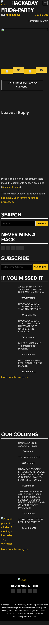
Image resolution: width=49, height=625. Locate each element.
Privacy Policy (7, 610)
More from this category (14, 377)
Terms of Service (22, 610)
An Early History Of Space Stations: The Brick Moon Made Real (31, 289)
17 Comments (28, 513)
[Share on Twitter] (6, 20)
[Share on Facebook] (2, 20)
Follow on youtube (13, 248)
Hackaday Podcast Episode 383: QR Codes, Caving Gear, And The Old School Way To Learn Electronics (31, 474)
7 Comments (27, 337)
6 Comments (27, 485)
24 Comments (28, 315)
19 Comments (28, 297)
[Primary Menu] (45, 3)
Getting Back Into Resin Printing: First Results (30, 363)
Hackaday (24, 3)
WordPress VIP (30, 616)
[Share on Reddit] (14, 20)
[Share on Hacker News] (10, 20)
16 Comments (28, 463)
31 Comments (28, 354)
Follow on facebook (3, 248)
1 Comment (27, 451)
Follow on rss (18, 248)
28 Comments (28, 527)
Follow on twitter (8, 248)
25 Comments (28, 371)
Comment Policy (11, 187)
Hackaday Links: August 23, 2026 (27, 444)
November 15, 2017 (38, 20)
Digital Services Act (38, 610)
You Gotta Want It (29, 457)
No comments (40, 15)
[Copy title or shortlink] (18, 20)
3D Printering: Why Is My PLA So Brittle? (30, 521)
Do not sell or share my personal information (25, 613)
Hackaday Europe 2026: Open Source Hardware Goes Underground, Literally (29, 326)
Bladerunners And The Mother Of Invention (29, 346)
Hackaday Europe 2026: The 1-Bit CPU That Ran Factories (29, 306)
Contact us (22, 248)
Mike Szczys (13, 15)
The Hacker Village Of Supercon (22, 85)
